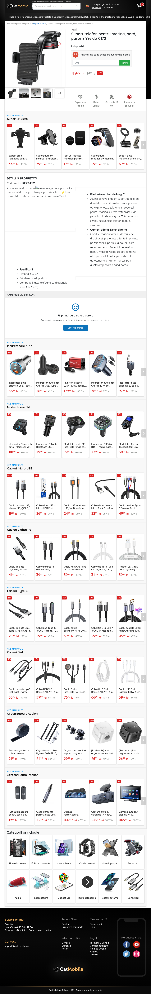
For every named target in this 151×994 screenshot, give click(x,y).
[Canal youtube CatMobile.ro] (136, 944)
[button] (144, 145)
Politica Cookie (98, 948)
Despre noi (96, 924)
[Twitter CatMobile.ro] (128, 953)
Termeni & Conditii (100, 942)
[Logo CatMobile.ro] (17, 5)
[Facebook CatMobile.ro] (128, 944)
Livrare (66, 942)
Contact (66, 924)
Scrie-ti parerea (75, 327)
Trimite (124, 62)
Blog (92, 927)
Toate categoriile (14, 24)
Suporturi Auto (39, 24)
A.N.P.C (94, 951)
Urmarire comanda (72, 927)
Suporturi (27, 24)
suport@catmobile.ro (17, 946)
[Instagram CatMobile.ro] (136, 953)
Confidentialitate (99, 945)
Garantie (66, 945)
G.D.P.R (94, 954)
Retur (65, 948)
